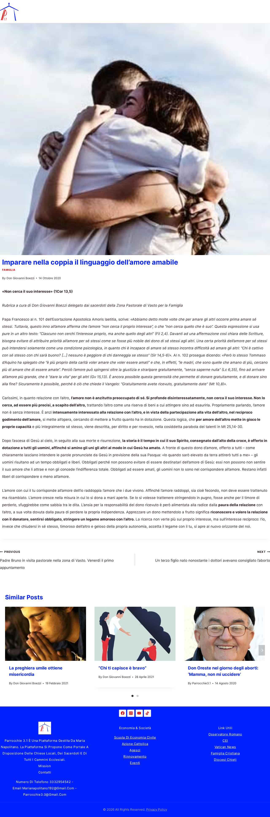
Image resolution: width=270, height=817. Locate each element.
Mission (44, 766)
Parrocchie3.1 (201, 683)
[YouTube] (139, 713)
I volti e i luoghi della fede (205, 6)
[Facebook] (122, 713)
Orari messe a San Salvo (43, 17)
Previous (8, 650)
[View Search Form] (266, 11)
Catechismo (163, 6)
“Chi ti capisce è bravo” (122, 668)
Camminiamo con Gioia (122, 6)
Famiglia (51, 6)
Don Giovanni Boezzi (20, 278)
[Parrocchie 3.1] (9, 11)
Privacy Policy (156, 809)
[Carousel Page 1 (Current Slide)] (132, 695)
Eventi (135, 763)
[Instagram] (130, 713)
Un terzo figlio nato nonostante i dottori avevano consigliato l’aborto (212, 556)
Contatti (44, 772)
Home (28, 6)
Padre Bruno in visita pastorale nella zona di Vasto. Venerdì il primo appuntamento (57, 560)
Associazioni (248, 6)
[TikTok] (147, 713)
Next (262, 650)
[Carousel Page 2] (137, 695)
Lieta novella (80, 6)
